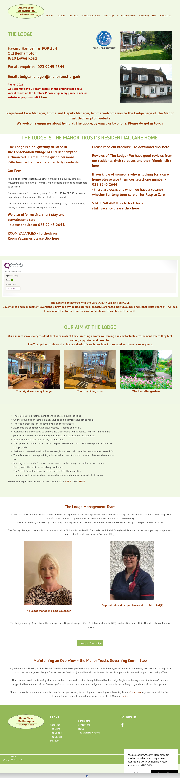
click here (52, 238)
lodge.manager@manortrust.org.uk (50, 76)
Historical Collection (126, 15)
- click (125, 696)
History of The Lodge (90, 643)
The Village (108, 15)
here (96, 165)
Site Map (13, 756)
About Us (49, 15)
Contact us (135, 692)
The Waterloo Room (90, 15)
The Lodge (73, 15)
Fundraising (144, 15)
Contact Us (165, 15)
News (155, 15)
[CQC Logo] (13, 268)
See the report (11, 288)
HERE (68, 481)
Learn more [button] (146, 764)
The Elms (60, 15)
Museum (54, 740)
